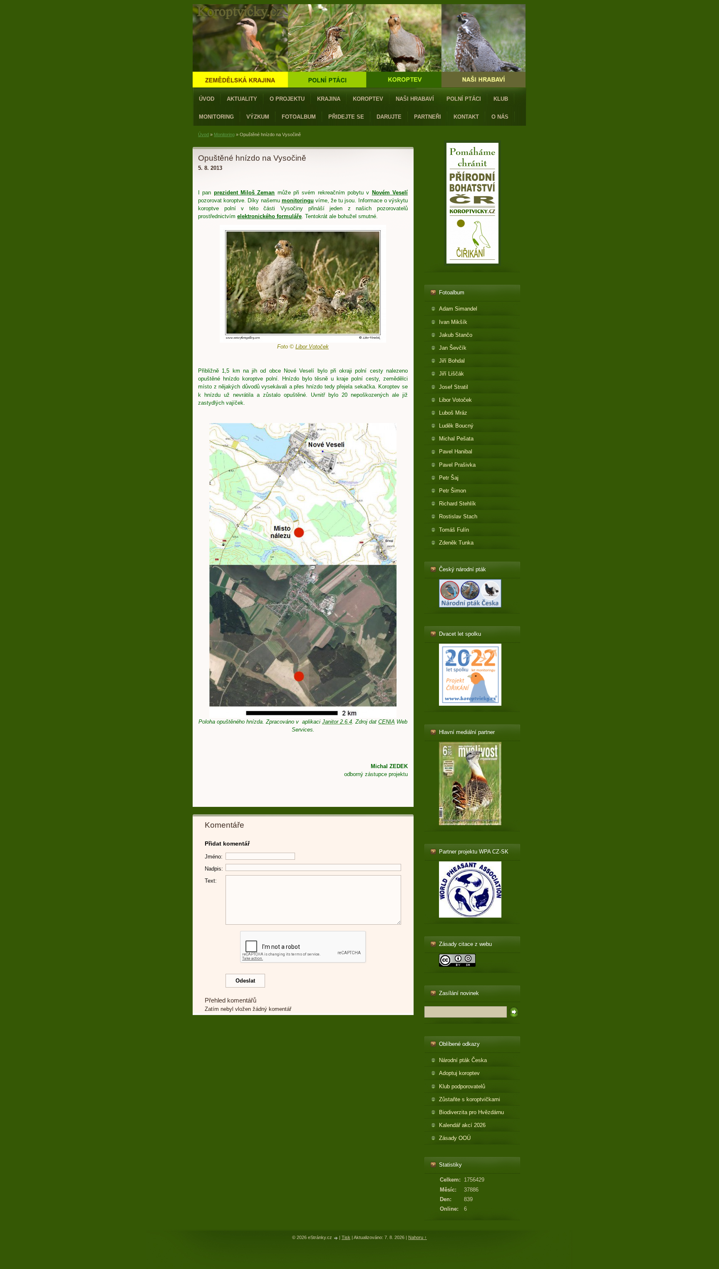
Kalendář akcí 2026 (462, 1125)
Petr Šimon (452, 491)
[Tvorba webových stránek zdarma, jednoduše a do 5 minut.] (336, 1238)
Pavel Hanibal (455, 451)
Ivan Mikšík (453, 322)
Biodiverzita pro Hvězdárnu (471, 1112)
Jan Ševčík (452, 348)
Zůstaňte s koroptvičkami (469, 1099)
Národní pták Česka (463, 1060)
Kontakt (466, 117)
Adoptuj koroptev (459, 1073)
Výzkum (257, 117)
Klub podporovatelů (462, 1086)
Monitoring (216, 117)
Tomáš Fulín (454, 530)
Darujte (389, 117)
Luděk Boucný (456, 426)
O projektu (287, 99)
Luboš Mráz (453, 413)
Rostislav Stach (458, 516)
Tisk (346, 1237)
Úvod (206, 99)
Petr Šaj (449, 478)
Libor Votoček (455, 400)
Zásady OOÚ (455, 1138)
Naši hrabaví (415, 99)
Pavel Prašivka (457, 465)
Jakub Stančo (455, 335)
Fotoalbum (299, 117)
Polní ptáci (463, 99)
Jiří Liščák (451, 374)
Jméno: (214, 856)
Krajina (328, 99)
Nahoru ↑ (417, 1237)
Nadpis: (214, 869)
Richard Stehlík (457, 503)
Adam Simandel (458, 309)
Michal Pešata (456, 438)
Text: (211, 881)
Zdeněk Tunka (456, 543)
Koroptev (368, 99)
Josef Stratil (453, 387)
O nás (499, 117)
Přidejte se (346, 117)
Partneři (427, 117)
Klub (500, 99)
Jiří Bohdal (452, 361)
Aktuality (242, 99)
